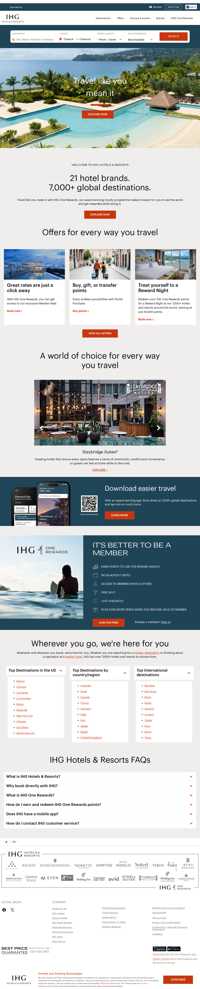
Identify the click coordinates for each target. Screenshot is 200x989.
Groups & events (140, 18)
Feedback (157, 933)
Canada (85, 697)
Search (173, 36)
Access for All (59, 908)
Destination (18, 34)
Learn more (161, 958)
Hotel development (62, 927)
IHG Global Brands (62, 922)
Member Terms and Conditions (168, 907)
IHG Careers (58, 913)
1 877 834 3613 (39, 951)
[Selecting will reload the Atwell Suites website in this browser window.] (129, 878)
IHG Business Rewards (113, 907)
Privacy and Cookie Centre (166, 922)
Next (158, 427)
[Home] (6, 842)
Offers (120, 18)
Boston (20, 681)
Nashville (21, 710)
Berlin (148, 697)
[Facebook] (4, 910)
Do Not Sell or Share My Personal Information (169, 928)
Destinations (103, 18)
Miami (20, 704)
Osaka (148, 720)
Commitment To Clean (114, 921)
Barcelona (150, 691)
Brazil (83, 691)
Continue (178, 979)
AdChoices (158, 912)
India (83, 714)
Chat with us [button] (16, 7)
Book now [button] (13, 311)
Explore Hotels (59, 917)
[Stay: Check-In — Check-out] (75, 39)
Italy (82, 720)
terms (146, 980)
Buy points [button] (80, 311)
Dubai (148, 703)
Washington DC (25, 733)
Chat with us (58, 941)
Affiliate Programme (62, 931)
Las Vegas (22, 693)
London (149, 714)
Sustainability (109, 917)
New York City (24, 716)
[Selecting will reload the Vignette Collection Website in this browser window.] (83, 864)
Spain (84, 731)
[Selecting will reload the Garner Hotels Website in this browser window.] (99, 878)
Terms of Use (159, 917)
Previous (41, 427)
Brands (160, 18)
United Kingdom (91, 737)
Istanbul (149, 709)
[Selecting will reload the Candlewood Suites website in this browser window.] (186, 878)
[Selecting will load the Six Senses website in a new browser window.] (12, 864)
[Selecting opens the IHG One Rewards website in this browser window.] (175, 887)
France (84, 703)
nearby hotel (73, 656)
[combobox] (34, 39)
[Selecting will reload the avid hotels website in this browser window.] (113, 878)
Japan (84, 726)
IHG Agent (57, 936)
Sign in (165, 622)
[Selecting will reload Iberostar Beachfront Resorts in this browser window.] (13, 878)
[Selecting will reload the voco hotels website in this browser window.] (158, 864)
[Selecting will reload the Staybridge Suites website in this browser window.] (148, 878)
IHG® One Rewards (182, 18)
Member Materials (111, 926)
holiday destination (146, 652)
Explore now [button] (97, 114)
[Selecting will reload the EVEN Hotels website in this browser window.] (49, 878)
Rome (148, 732)
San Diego (22, 727)
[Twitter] (12, 910)
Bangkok (150, 686)
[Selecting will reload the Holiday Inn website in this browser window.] (83, 878)
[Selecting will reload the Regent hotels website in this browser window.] (29, 864)
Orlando (21, 721)
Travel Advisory (110, 912)
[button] (191, 7)
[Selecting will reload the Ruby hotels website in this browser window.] (172, 864)
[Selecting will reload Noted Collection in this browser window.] (141, 864)
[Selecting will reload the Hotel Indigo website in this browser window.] (123, 864)
